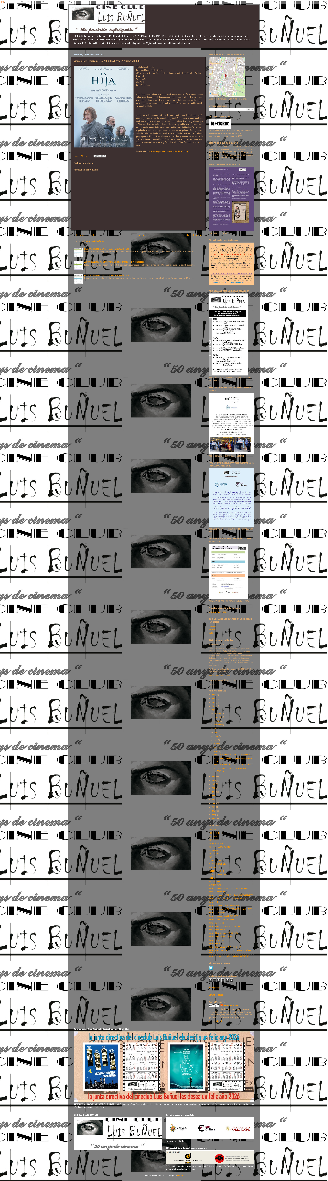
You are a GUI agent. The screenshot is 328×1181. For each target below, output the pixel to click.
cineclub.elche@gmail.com (218, 612)
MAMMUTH (213, 878)
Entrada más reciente (84, 235)
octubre (217, 721)
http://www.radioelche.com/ (220, 676)
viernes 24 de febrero (217, 930)
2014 (214, 803)
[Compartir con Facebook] (102, 156)
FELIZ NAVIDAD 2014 (216, 867)
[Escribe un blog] (97, 156)
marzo (216, 744)
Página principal (214, 988)
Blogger (180, 1175)
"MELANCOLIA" (214, 854)
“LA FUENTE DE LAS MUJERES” (220, 847)
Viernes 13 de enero (216, 902)
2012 (214, 811)
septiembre (218, 725)
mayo (216, 736)
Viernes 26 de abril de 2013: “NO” (221, 937)
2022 (214, 710)
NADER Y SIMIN (214, 881)
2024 (214, 702)
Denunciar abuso (216, 994)
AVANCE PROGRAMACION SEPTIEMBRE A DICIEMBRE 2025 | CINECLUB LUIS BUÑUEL (114, 262)
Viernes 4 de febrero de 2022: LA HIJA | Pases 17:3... (233, 755)
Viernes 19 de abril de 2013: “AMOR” (222, 919)
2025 (214, 698)
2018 (214, 788)
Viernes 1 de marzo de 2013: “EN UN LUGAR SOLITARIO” (229, 888)
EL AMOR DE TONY (215, 861)
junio (216, 732)
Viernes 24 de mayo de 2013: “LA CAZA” (223, 933)
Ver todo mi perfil (215, 1021)
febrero (217, 747)
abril (216, 740)
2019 (214, 784)
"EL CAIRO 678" (214, 836)
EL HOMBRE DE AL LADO (217, 864)
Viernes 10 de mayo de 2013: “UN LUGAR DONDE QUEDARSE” (231, 895)
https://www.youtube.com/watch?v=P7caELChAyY (168, 151)
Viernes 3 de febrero (216, 943)
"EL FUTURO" (213, 840)
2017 (214, 792)
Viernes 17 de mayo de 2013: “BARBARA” (223, 916)
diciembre (218, 713)
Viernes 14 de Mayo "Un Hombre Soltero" (224, 905)
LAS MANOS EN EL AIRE (217, 874)
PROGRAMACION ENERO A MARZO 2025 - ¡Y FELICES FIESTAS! (106, 275)
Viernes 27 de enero (216, 940)
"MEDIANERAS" (214, 850)
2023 (214, 706)
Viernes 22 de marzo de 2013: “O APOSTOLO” (225, 926)
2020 (214, 780)
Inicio (141, 235)
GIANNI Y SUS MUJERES (217, 871)
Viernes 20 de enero (216, 923)
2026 (214, 695)
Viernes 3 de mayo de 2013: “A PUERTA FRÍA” (225, 947)
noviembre (218, 717)
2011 (213, 815)
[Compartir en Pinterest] (104, 156)
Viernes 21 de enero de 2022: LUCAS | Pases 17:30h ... (233, 765)
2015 (214, 799)
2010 (214, 818)
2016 (214, 796)
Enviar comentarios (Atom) (94, 241)
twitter (211, 633)
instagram (213, 629)
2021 (214, 777)
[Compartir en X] (99, 156)
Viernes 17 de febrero (217, 912)
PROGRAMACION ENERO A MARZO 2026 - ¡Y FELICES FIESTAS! (106, 249)
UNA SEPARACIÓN (215, 885)
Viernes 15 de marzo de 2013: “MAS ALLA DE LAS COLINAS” (230, 909)
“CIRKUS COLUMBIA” (216, 833)
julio (216, 728)
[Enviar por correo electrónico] (95, 156)
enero (216, 751)
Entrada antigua (195, 235)
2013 (214, 807)
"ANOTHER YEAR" (215, 829)
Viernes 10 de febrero (217, 892)
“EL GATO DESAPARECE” (217, 843)
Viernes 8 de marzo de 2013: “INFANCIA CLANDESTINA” (229, 956)
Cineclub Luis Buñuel (230, 1005)
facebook (212, 626)
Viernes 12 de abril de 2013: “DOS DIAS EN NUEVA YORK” (229, 899)
